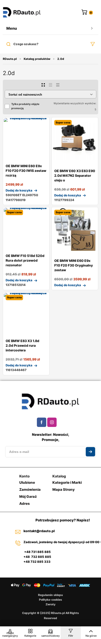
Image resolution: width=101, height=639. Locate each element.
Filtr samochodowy (50, 634)
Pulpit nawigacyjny (10, 634)
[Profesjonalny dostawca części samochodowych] (22, 13)
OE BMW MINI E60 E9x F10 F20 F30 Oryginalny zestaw (73, 265)
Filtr (70, 635)
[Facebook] (41, 422)
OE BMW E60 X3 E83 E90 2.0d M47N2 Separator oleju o (74, 175)
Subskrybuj (90, 451)
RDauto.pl (10, 59)
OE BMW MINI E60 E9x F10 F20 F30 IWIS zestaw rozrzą (26, 170)
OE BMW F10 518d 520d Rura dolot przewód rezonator (25, 260)
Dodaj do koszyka (19, 190)
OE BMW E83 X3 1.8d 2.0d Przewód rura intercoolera (22, 345)
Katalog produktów (37, 59)
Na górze (91, 635)
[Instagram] (52, 422)
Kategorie (30, 635)
